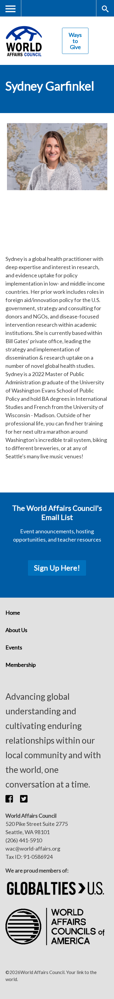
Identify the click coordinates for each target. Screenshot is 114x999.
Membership (20, 664)
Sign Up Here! (57, 567)
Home (12, 612)
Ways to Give (75, 40)
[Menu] (10, 8)
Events (13, 647)
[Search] (105, 8)
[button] (12, 799)
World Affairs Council (23, 41)
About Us (16, 630)
